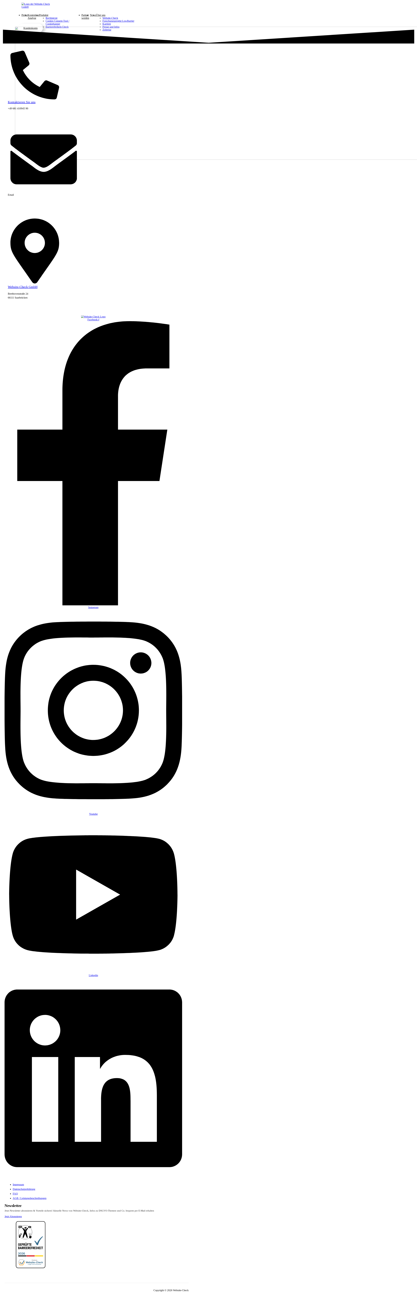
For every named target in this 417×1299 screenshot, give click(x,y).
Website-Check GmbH (22, 287)
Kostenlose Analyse (33, 16)
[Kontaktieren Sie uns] (35, 98)
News (93, 15)
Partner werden (85, 16)
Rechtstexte (52, 18)
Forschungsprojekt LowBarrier (118, 21)
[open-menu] (139, 15)
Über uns (100, 15)
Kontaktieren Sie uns (22, 102)
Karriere (106, 23)
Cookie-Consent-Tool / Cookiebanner (57, 22)
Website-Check (110, 18)
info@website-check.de (20, 200)
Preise (25, 15)
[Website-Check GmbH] (35, 282)
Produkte (43, 15)
